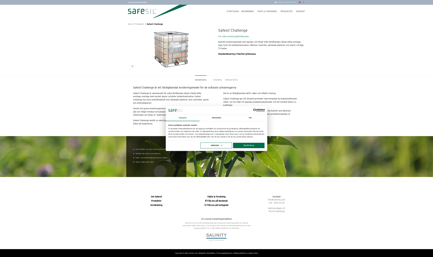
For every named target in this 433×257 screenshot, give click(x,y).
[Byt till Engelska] (300, 2)
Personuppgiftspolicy (224, 253)
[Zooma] (132, 66)
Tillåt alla (248, 145)
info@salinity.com (276, 199)
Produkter (139, 24)
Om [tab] (250, 118)
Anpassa (215, 145)
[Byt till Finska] (304, 2)
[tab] (200, 78)
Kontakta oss (280, 2)
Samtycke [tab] (183, 118)
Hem (130, 24)
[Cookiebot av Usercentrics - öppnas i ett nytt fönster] (255, 110)
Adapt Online (253, 253)
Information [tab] (216, 118)
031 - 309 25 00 (291, 2)
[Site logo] (142, 11)
